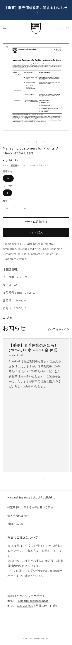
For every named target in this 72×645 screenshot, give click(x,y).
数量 (5, 201)
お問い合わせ (15, 524)
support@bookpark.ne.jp (33, 600)
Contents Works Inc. (41, 638)
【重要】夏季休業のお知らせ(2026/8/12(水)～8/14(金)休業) (34, 347)
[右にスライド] (44, 142)
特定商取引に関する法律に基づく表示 (30, 507)
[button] (5, 28)
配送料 (14, 165)
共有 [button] (9, 317)
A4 (8, 178)
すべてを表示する (58, 329)
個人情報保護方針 (18, 515)
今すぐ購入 (36, 232)
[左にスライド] (28, 142)
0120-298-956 (25, 605)
